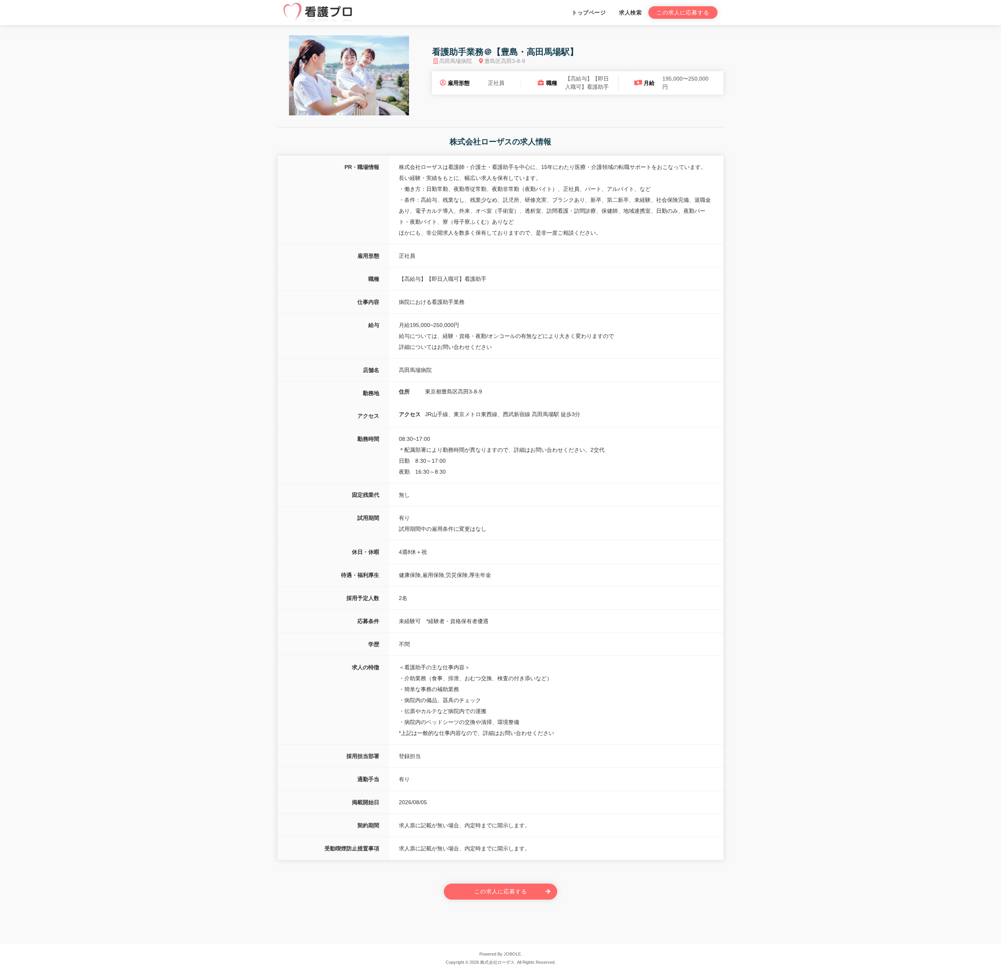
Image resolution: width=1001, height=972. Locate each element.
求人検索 (630, 12)
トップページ (589, 12)
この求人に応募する (683, 12)
